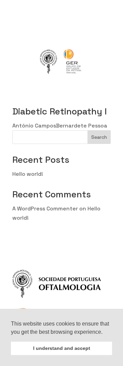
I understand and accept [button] (61, 348)
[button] (105, 332)
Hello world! (27, 174)
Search (99, 137)
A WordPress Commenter (45, 208)
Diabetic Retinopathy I (59, 111)
